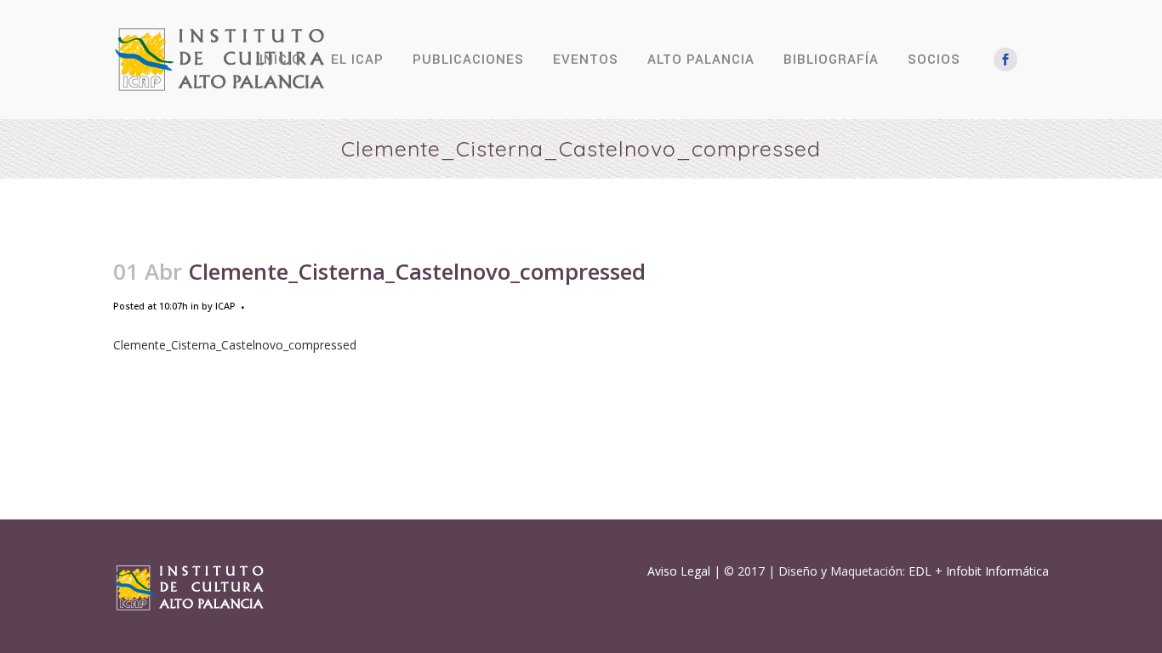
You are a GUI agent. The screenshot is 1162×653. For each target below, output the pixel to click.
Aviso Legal (678, 571)
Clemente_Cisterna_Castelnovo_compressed (234, 345)
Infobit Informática (997, 571)
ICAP (225, 305)
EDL (920, 571)
